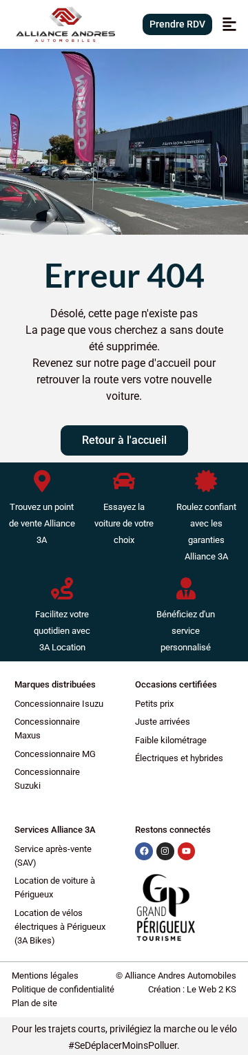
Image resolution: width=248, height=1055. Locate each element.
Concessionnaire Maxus (47, 728)
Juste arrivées (162, 721)
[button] (229, 24)
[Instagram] (165, 851)
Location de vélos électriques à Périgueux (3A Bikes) (59, 927)
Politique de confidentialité (63, 989)
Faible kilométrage (171, 740)
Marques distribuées (55, 684)
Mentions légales (45, 975)
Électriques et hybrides (179, 758)
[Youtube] (187, 851)
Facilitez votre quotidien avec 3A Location (62, 630)
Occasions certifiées (176, 684)
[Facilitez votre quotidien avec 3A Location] (62, 588)
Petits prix (154, 704)
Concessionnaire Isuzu (58, 704)
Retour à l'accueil (124, 440)
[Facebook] (144, 851)
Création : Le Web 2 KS (192, 989)
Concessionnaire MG (55, 754)
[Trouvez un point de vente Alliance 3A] (42, 481)
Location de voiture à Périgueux (54, 887)
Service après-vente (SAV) (53, 856)
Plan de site (34, 1003)
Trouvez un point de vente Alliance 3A (42, 523)
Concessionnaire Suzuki (47, 779)
